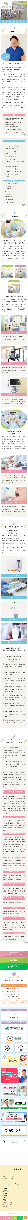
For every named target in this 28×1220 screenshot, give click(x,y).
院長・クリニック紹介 (8, 1176)
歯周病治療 (5, 1191)
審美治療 (5, 1206)
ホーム (4, 1173)
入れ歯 (4, 1200)
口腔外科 (5, 1195)
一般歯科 (5, 1188)
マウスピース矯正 (7, 1204)
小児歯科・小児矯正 (8, 1202)
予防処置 (5, 1193)
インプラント (6, 1197)
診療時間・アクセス (8, 1178)
